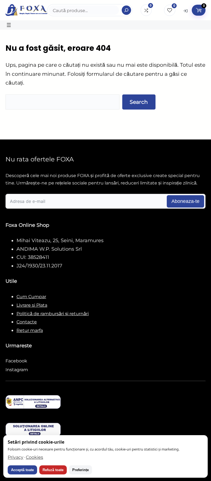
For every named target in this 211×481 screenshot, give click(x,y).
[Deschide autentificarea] (186, 10)
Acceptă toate (22, 470)
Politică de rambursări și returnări (52, 313)
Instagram (16, 369)
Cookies (34, 457)
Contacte (26, 322)
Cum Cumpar (31, 296)
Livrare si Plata (31, 305)
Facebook (16, 360)
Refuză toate (53, 470)
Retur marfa (29, 330)
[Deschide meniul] (8, 25)
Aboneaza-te (185, 201)
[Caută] (126, 10)
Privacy (15, 457)
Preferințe (80, 470)
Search (139, 102)
